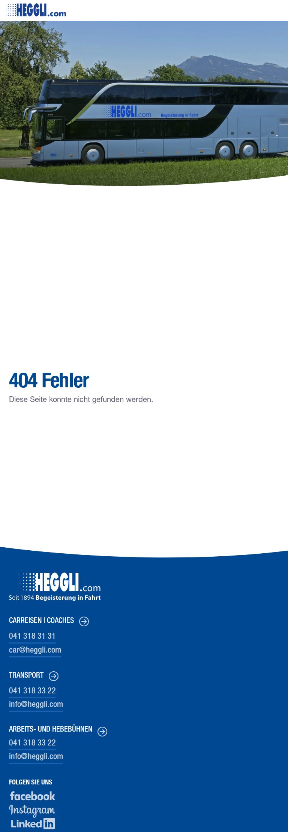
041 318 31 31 (32, 637)
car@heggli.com (35, 651)
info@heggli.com (36, 705)
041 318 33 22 (32, 691)
